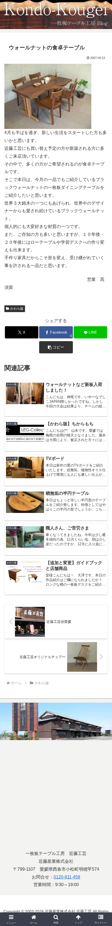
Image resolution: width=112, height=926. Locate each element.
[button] (56, 347)
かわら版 (16, 308)
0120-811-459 (67, 877)
